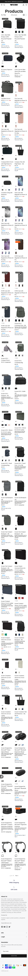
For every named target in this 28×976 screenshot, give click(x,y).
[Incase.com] (14, 4)
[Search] (5, 4)
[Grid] (24, 15)
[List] (26, 15)
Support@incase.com (6, 923)
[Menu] (1, 4)
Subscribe (14, 955)
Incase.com (6, 970)
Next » (16, 875)
